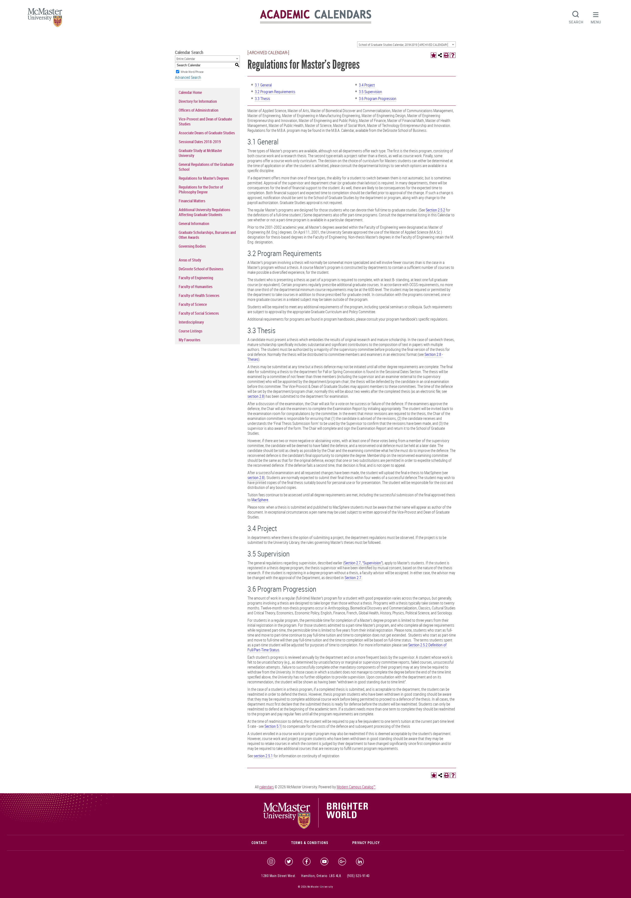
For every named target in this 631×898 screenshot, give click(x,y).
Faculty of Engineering (196, 277)
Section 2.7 (353, 577)
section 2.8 (255, 396)
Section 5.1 (272, 726)
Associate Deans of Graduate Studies (207, 133)
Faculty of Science (193, 304)
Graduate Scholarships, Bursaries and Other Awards (207, 235)
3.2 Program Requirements (275, 91)
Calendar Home (190, 92)
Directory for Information (198, 101)
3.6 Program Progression (377, 98)
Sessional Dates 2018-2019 (200, 141)
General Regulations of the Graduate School (206, 167)
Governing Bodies (192, 246)
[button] (596, 17)
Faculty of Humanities (195, 286)
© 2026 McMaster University (315, 886)
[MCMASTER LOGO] (45, 19)
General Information (194, 223)
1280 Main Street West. (278, 876)
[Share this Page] (440, 55)
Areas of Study (190, 260)
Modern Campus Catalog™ (356, 787)
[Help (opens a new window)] (453, 55)
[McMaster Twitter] (289, 861)
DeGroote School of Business (201, 269)
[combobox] (406, 44)
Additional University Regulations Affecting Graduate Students (204, 212)
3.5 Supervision (370, 91)
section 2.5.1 (263, 756)
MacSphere (259, 499)
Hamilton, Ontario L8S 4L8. (321, 876)
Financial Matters (192, 201)
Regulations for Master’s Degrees (204, 178)
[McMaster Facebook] (307, 861)
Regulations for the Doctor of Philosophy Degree (201, 189)
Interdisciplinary (191, 322)
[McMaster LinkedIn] (360, 861)
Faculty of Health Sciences (199, 295)
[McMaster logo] (315, 827)
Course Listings (190, 331)
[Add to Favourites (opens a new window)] (433, 55)
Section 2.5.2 (435, 210)
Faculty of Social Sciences (199, 313)
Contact (259, 843)
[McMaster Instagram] (271, 861)
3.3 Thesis (262, 98)
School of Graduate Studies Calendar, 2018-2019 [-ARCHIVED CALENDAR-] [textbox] (403, 44)
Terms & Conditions (309, 843)
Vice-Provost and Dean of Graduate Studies (205, 121)
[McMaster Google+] (342, 861)
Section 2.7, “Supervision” (363, 563)
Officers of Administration (198, 110)
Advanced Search (188, 77)
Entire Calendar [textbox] (185, 58)
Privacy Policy (366, 843)
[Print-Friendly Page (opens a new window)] (446, 55)
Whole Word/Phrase (192, 72)
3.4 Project (367, 85)
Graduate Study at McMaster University (200, 153)
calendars (266, 787)
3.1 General (263, 85)
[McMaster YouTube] (324, 861)
